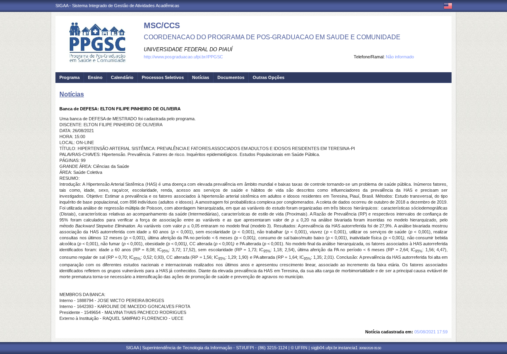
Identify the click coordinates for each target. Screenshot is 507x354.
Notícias (200, 77)
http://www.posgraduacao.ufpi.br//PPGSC (183, 56)
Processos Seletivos (163, 77)
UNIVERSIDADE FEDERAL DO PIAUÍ (188, 49)
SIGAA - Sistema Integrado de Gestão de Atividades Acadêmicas (117, 5)
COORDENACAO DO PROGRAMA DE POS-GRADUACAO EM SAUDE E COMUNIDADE (272, 37)
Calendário (122, 77)
